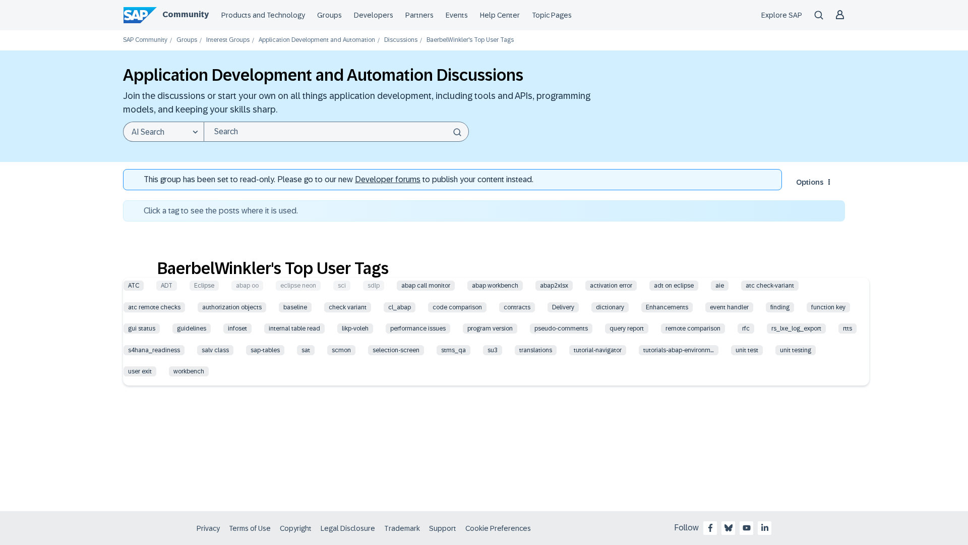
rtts (847, 328)
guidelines (191, 328)
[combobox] (336, 132)
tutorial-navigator (598, 350)
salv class (215, 350)
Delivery (563, 307)
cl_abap (399, 307)
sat (305, 350)
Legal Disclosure (348, 528)
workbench (188, 371)
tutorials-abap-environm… (678, 350)
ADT (166, 285)
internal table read (294, 328)
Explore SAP (781, 15)
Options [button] (809, 182)
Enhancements (667, 307)
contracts (517, 307)
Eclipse (204, 285)
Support (442, 528)
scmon (341, 350)
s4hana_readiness (154, 350)
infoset (237, 328)
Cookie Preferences (498, 528)
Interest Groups (228, 40)
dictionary (610, 307)
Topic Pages (552, 15)
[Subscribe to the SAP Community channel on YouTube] (747, 528)
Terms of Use (250, 528)
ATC (133, 285)
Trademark (402, 528)
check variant (348, 307)
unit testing (795, 350)
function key (828, 307)
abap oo (247, 285)
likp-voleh (355, 328)
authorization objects (232, 307)
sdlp (374, 285)
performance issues (418, 328)
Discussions (400, 40)
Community (185, 14)
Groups (329, 15)
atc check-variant (770, 285)
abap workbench (495, 285)
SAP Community (145, 40)
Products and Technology (263, 15)
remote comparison (693, 328)
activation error (611, 285)
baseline (295, 307)
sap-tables (265, 350)
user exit (140, 371)
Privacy (208, 528)
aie (719, 285)
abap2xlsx (554, 285)
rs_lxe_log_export (796, 328)
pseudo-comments (561, 328)
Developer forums (387, 179)
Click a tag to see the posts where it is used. (221, 210)
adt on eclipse (674, 285)
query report (627, 328)
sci (342, 285)
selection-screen (396, 350)
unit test (747, 350)
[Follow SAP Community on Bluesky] (728, 528)
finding (780, 307)
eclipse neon (298, 285)
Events (457, 15)
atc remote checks (154, 307)
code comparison (457, 307)
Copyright (296, 528)
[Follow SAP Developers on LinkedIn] (765, 528)
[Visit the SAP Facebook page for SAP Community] (710, 528)
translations (535, 350)
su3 (493, 350)
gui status (141, 328)
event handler (729, 307)
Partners (419, 15)
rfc (746, 328)
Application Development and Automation (317, 40)
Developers (373, 15)
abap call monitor (425, 285)
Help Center (500, 15)
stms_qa (453, 350)
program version (490, 328)
